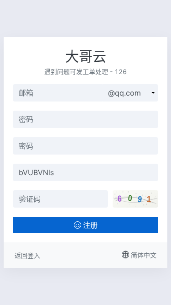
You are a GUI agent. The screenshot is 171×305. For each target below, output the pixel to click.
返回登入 (27, 255)
